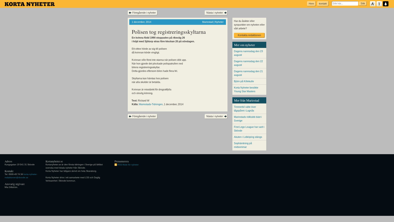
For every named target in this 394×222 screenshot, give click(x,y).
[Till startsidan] (30, 4)
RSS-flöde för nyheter (128, 164)
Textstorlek (373, 4)
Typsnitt (379, 4)
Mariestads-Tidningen (151, 104)
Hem (311, 3)
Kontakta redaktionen (249, 35)
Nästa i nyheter (214, 12)
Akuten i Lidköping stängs (248, 137)
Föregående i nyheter (144, 12)
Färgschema (386, 4)
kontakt (323, 3)
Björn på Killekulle (244, 81)
